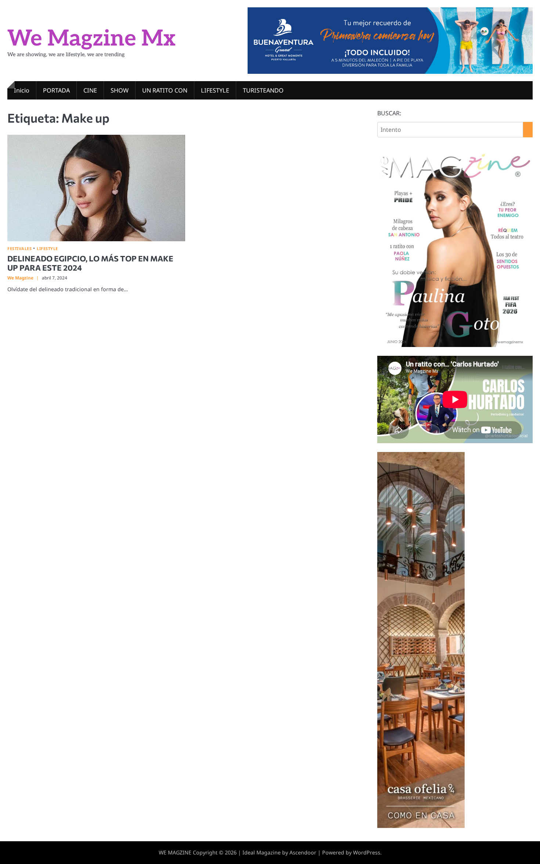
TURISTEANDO (263, 90)
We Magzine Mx (91, 39)
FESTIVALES (19, 248)
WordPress (366, 852)
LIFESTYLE (215, 90)
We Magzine (20, 278)
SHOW (120, 90)
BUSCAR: (389, 113)
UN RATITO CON (164, 90)
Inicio (21, 90)
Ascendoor (302, 852)
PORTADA (56, 90)
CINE (90, 90)
